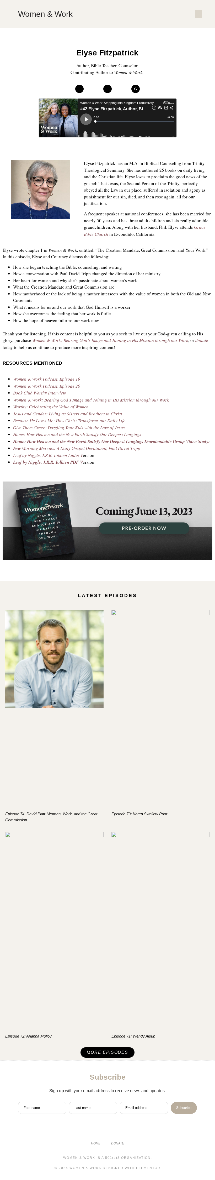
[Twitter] (107, 1129)
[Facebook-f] (87, 1129)
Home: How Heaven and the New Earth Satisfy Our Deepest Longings (78, 441)
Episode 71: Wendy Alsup (133, 1036)
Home (95, 1143)
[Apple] (79, 89)
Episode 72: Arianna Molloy (28, 1036)
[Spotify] (107, 89)
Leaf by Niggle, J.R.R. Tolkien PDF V (48, 462)
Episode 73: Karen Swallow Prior (139, 814)
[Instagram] (97, 1129)
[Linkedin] (117, 1129)
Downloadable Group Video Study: (177, 441)
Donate (117, 1143)
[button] (198, 14)
